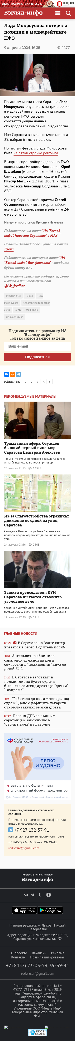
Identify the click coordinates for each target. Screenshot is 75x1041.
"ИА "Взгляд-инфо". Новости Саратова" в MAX (32, 233)
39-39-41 (50, 842)
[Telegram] (18, 374)
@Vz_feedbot (14, 285)
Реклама (57, 953)
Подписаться (37, 357)
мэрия (29, 296)
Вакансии (39, 953)
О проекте (19, 953)
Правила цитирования (47, 957)
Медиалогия (13, 296)
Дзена (9, 249)
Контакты (18, 957)
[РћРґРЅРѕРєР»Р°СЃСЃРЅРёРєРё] (12, 374)
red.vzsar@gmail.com (23, 848)
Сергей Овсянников (26, 310)
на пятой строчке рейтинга (36, 153)
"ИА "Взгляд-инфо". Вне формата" (34, 260)
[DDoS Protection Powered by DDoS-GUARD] (37, 1034)
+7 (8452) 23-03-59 (22, 842)
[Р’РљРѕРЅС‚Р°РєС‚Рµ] (6, 374)
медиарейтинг (14, 317)
